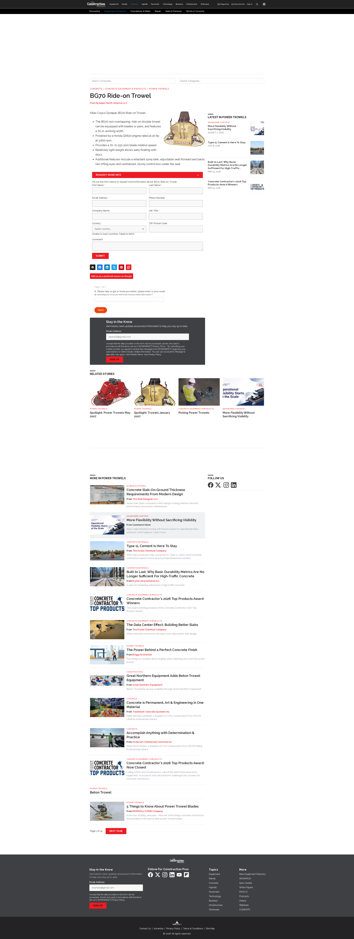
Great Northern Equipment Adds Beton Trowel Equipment (163, 678)
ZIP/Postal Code (158, 223)
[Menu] (264, 4)
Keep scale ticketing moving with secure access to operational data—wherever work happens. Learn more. (163, 531)
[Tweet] (114, 267)
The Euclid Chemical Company (149, 550)
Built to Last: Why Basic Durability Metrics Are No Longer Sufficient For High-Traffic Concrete (227, 165)
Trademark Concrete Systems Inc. (151, 711)
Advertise (158, 928)
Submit (100, 255)
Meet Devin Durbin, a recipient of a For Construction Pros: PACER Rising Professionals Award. (164, 748)
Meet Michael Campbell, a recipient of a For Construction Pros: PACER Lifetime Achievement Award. (164, 717)
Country (97, 223)
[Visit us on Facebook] (210, 484)
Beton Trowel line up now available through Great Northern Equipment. (164, 689)
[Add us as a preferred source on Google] (128, 267)
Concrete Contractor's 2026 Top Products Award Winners (227, 183)
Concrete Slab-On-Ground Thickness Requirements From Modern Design (156, 492)
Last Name (155, 185)
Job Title (154, 211)
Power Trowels (159, 89)
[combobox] (133, 81)
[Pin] (121, 267)
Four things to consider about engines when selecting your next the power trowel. (166, 660)
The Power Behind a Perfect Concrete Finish (162, 650)
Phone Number (157, 198)
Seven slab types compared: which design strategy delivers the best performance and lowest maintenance (162, 505)
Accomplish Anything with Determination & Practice (160, 735)
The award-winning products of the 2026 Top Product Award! (161, 609)
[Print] (92, 267)
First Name (98, 185)
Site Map (210, 928)
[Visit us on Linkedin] (233, 484)
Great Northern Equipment (147, 685)
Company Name (101, 211)
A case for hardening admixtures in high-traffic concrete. (156, 585)
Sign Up (114, 359)
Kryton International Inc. (146, 581)
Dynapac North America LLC (111, 103)
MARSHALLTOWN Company (147, 811)
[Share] (100, 267)
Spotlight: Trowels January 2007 (152, 414)
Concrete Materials (138, 542)
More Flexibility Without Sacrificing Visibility (222, 128)
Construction (135, 672)
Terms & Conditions (193, 928)
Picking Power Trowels (193, 412)
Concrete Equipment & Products (125, 89)
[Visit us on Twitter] (218, 484)
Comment (97, 239)
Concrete (96, 89)
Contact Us (145, 928)
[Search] (257, 4)
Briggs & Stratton (142, 654)
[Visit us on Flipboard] (186, 874)
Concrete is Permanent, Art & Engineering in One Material (165, 705)
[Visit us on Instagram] (226, 484)
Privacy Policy (155, 354)
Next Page (116, 831)
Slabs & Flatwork (136, 486)
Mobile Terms (137, 354)
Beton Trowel (100, 792)
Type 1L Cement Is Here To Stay (227, 142)
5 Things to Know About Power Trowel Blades (163, 806)
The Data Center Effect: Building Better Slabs (162, 625)
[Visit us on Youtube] (179, 874)
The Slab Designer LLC (145, 499)
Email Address (100, 198)
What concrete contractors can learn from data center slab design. (162, 633)
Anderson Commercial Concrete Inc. (152, 742)
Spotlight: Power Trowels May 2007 (110, 414)
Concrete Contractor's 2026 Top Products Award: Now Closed (165, 765)
